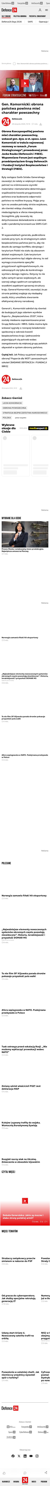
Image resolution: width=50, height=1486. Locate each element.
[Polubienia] (4, 1473)
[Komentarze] (25, 1473)
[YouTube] (30, 1456)
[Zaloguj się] (40, 10)
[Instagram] (36, 1456)
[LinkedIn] (25, 1456)
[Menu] (46, 10)
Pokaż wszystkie (20, 418)
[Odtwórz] (25, 84)
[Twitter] (19, 1456)
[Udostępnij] (45, 1472)
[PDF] (20, 388)
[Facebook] (13, 1456)
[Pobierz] (40, 124)
